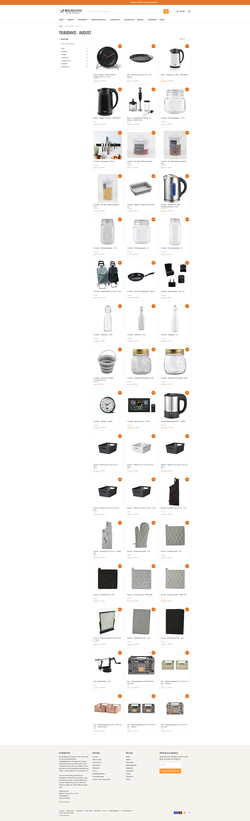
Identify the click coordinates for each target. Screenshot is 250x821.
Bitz (128, 78)
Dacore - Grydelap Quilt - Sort (104, 594)
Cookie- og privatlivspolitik (101, 779)
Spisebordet (83, 20)
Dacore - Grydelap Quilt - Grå (171, 551)
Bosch (162, 78)
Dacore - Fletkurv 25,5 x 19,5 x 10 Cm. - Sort (174, 465)
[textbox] (74, 43)
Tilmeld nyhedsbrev (170, 771)
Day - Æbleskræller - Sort (102, 681)
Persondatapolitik (98, 776)
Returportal (96, 768)
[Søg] (166, 11)
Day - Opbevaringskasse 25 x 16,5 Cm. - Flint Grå (174, 725)
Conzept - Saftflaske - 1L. (169, 335)
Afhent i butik (97, 759)
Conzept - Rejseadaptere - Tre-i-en (172, 291)
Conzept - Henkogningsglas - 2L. (172, 248)
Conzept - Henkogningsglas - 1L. (138, 248)
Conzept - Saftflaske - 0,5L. (136, 335)
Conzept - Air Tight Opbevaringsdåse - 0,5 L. (140, 162)
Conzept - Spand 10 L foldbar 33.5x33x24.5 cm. (104, 379)
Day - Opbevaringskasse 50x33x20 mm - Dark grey (141, 682)
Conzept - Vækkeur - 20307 (103, 421)
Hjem (61, 26)
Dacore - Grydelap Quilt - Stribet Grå (173, 594)
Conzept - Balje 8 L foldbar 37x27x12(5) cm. (140, 205)
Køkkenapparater (99, 20)
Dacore (96, 468)
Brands (140, 20)
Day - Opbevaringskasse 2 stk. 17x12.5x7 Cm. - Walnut (141, 725)
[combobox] (124, 11)
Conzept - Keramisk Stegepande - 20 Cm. (141, 291)
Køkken (71, 20)
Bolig (61, 20)
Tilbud (162, 20)
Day (95, 685)
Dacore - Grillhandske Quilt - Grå (138, 551)
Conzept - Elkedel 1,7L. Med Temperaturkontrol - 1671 (170, 205)
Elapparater (115, 20)
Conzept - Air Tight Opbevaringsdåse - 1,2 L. (107, 205)
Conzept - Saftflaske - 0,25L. (103, 335)
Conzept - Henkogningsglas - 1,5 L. (105, 248)
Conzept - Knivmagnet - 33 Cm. (104, 161)
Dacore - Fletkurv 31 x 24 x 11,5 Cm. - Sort (107, 509)
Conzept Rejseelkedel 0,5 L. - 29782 (173, 421)
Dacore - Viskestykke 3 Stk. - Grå (138, 638)
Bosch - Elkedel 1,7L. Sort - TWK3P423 (107, 118)
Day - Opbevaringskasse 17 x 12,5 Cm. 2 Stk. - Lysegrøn (174, 682)
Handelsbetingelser (99, 774)
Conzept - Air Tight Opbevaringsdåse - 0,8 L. (174, 162)
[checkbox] (74, 48)
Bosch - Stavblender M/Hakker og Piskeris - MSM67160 (138, 119)
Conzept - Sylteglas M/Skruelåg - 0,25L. (174, 378)
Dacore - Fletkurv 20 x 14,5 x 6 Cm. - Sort (106, 465)
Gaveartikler (129, 20)
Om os (95, 771)
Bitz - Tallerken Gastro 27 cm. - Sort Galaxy (139, 75)
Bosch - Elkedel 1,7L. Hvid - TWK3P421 (174, 75)
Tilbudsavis (151, 20)
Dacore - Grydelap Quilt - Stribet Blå (139, 594)
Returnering (96, 765)
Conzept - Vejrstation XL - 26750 (138, 421)
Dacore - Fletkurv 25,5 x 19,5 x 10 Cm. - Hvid (141, 465)
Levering (95, 756)
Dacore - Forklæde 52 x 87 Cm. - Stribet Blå (107, 552)
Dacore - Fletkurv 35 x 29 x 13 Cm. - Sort (141, 508)
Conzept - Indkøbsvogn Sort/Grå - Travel (107, 291)
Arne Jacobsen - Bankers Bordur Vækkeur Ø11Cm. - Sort (105, 75)
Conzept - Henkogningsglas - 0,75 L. (173, 118)
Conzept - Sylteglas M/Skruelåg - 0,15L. (140, 378)
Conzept (163, 121)
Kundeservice (97, 762)
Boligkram (96, 78)
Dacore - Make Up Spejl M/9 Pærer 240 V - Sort (107, 639)
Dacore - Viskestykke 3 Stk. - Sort (172, 638)
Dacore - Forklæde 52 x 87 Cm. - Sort (173, 508)
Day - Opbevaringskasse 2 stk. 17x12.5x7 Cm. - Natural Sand (108, 725)
